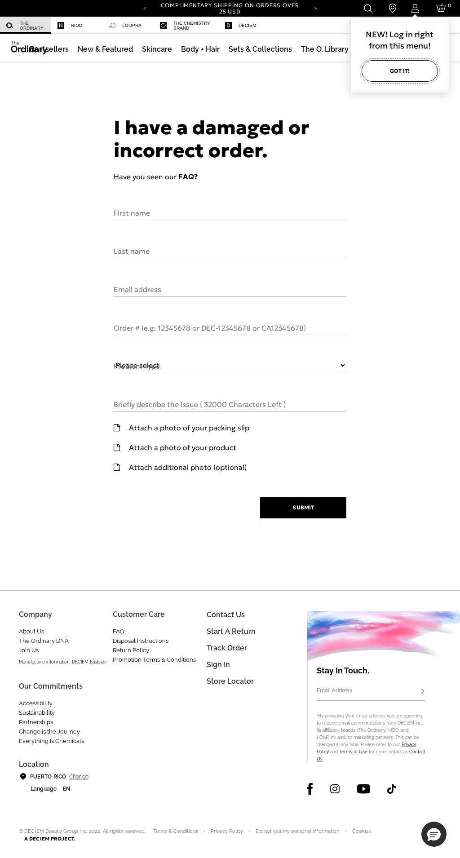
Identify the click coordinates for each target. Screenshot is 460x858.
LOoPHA (132, 25)
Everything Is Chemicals (51, 741)
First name (132, 212)
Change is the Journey (49, 731)
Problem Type (137, 366)
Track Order (227, 648)
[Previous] (144, 7)
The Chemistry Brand (191, 26)
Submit (303, 507)
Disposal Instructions (140, 640)
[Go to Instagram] (335, 789)
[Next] (315, 7)
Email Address (334, 690)
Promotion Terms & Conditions (154, 659)
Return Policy (131, 650)
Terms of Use (353, 751)
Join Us (29, 650)
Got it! (400, 70)
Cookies (361, 831)
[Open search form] (367, 8)
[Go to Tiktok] (391, 789)
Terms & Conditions (175, 831)
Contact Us (226, 614)
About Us (31, 631)
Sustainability (37, 712)
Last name (132, 251)
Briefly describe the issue (200, 404)
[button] (105, 49)
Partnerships (36, 722)
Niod (76, 25)
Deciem (247, 25)
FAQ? (188, 176)
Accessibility (36, 703)
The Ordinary (32, 26)
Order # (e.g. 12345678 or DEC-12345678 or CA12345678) (210, 327)
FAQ (118, 631)
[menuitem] (25, 25)
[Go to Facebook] (310, 789)
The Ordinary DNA (44, 640)
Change (78, 777)
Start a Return (231, 631)
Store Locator (230, 681)
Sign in (218, 664)
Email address (137, 289)
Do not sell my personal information (298, 831)
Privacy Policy (227, 831)
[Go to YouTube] (363, 789)
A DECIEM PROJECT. (49, 839)
